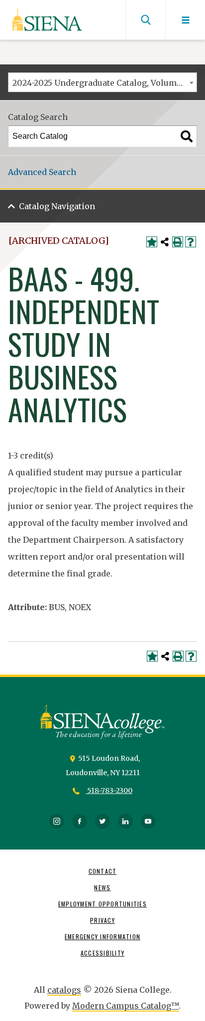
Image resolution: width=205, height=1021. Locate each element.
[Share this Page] (164, 241)
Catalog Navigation (57, 206)
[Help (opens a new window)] (190, 241)
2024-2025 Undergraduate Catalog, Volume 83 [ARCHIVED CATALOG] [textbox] (104, 83)
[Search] (186, 136)
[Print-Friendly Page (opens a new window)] (177, 241)
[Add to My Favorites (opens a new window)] (151, 241)
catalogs (64, 990)
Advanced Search (42, 172)
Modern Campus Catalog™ (125, 1006)
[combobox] (102, 82)
